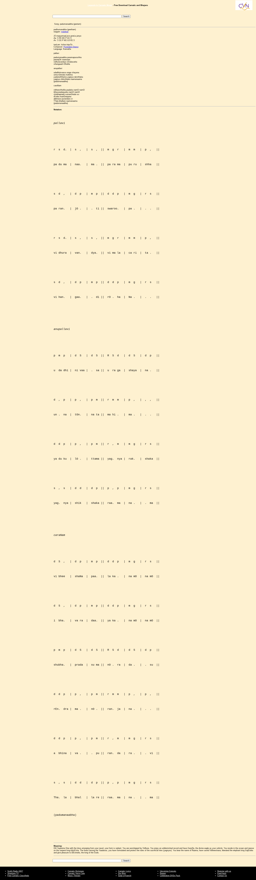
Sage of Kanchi (124, 876)
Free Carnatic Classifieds (18, 876)
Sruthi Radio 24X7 (15, 871)
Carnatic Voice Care (76, 873)
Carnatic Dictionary (76, 871)
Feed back (221, 873)
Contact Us (222, 876)
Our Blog (122, 873)
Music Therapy (74, 876)
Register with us (224, 871)
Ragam (163, 873)
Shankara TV (13, 873)
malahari (64, 32)
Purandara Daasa (71, 47)
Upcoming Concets (168, 871)
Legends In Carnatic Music (100, 5)
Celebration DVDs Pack (170, 876)
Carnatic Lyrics (124, 871)
